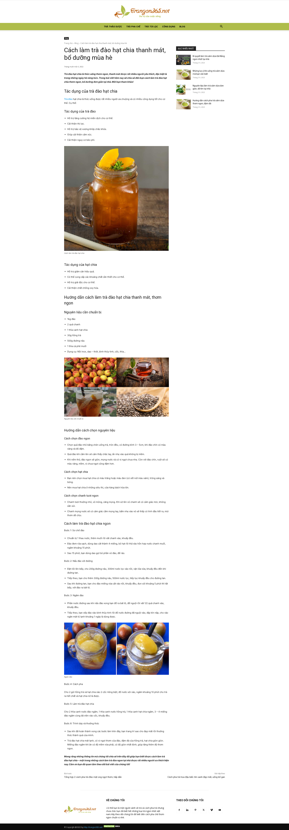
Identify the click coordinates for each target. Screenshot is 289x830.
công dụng (168, 26)
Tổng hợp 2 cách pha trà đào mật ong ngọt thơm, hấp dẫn (93, 777)
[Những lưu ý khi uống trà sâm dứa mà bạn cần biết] (183, 75)
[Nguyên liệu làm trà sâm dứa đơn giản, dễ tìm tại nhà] (183, 89)
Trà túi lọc (151, 26)
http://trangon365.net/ (93, 827)
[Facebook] (179, 810)
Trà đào (68, 99)
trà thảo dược (113, 26)
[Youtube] (220, 810)
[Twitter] (203, 810)
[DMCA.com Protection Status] (112, 827)
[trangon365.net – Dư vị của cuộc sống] (144, 11)
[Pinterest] (195, 810)
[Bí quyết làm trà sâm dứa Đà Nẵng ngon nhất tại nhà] (183, 60)
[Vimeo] (212, 810)
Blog (182, 26)
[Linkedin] (187, 810)
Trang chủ (68, 43)
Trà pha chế (133, 26)
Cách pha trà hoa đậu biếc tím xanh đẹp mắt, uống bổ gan (196, 777)
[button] (221, 26)
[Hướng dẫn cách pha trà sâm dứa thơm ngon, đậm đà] (183, 104)
